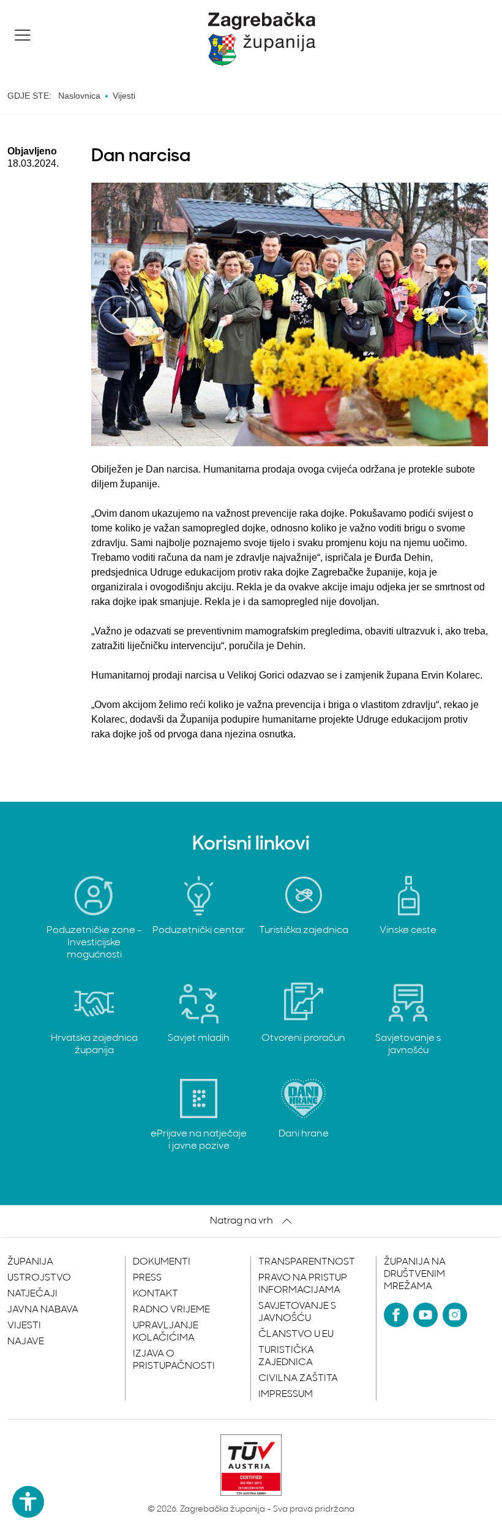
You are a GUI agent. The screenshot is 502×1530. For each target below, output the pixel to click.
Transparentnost (306, 1262)
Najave (25, 1342)
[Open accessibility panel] (28, 1502)
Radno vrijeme (171, 1310)
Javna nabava (42, 1310)
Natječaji (32, 1294)
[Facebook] (396, 1315)
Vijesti (24, 1326)
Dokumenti (161, 1262)
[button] (22, 35)
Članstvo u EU (296, 1334)
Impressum (285, 1394)
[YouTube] (425, 1315)
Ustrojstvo (39, 1278)
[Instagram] (455, 1315)
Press (147, 1278)
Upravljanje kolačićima (165, 1332)
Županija (30, 1262)
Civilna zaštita (298, 1378)
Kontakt (155, 1294)
